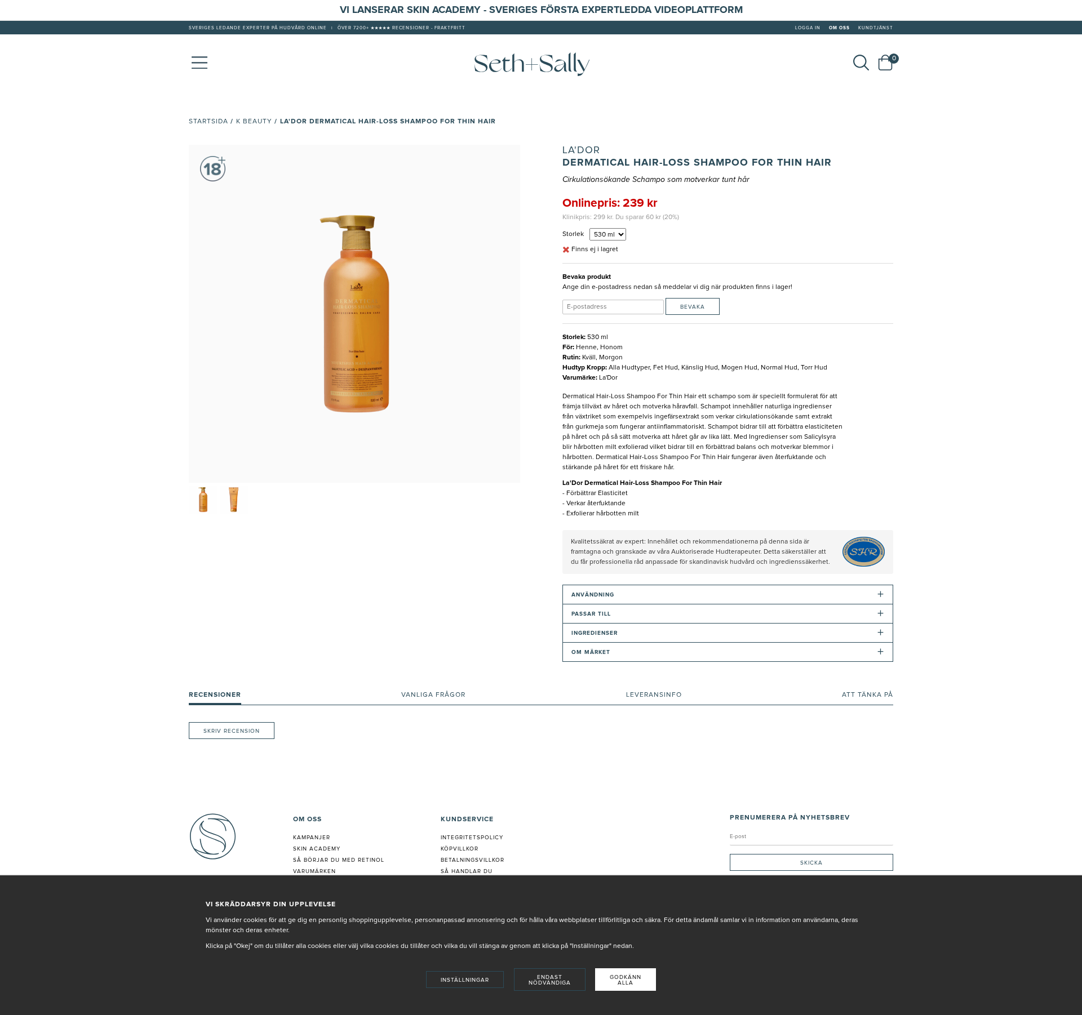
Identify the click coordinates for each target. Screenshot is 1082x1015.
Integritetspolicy (472, 837)
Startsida (208, 121)
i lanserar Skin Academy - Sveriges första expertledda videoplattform (545, 10)
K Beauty (254, 121)
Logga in (808, 28)
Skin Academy (316, 849)
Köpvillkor (459, 849)
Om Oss (839, 28)
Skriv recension (231, 731)
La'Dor (581, 150)
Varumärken (314, 871)
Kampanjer (311, 837)
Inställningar (465, 980)
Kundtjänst (875, 28)
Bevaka (692, 307)
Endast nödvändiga (550, 980)
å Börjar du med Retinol (340, 860)
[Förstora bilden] (354, 314)
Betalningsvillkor (472, 860)
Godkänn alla (625, 980)
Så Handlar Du (467, 871)
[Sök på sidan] (861, 62)
